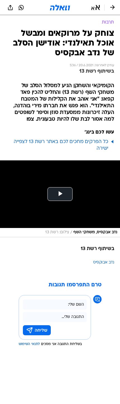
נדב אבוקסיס (103, 262)
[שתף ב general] (10, 7)
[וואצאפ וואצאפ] (21, 7)
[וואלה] (60, 7)
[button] (95, 7)
